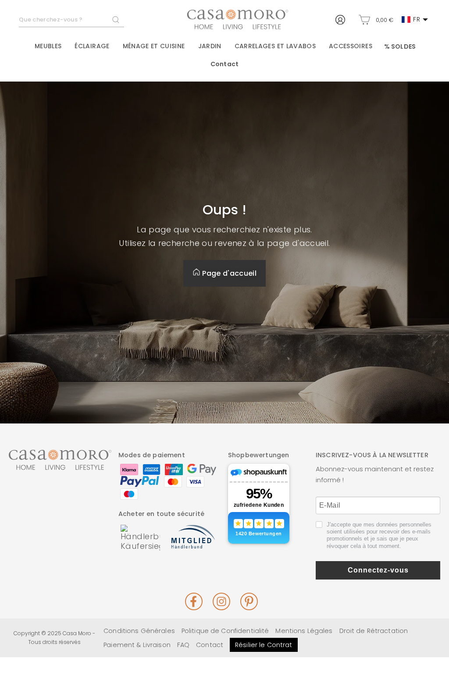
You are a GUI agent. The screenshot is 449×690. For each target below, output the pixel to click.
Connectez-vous (378, 570)
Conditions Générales (139, 630)
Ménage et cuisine (154, 46)
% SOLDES (400, 46)
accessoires (350, 46)
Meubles (48, 46)
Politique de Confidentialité (225, 630)
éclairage (92, 46)
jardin (209, 46)
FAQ (183, 644)
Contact (224, 64)
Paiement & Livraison (137, 644)
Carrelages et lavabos (275, 46)
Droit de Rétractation (373, 630)
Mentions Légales (303, 630)
